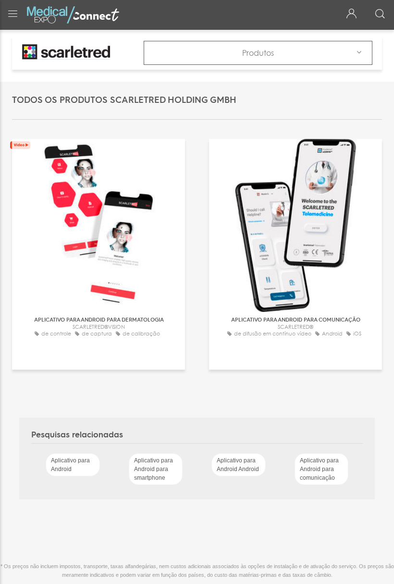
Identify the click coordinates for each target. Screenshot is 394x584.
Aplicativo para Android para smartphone (153, 469)
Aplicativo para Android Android (238, 464)
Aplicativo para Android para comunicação (319, 469)
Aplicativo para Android (70, 464)
